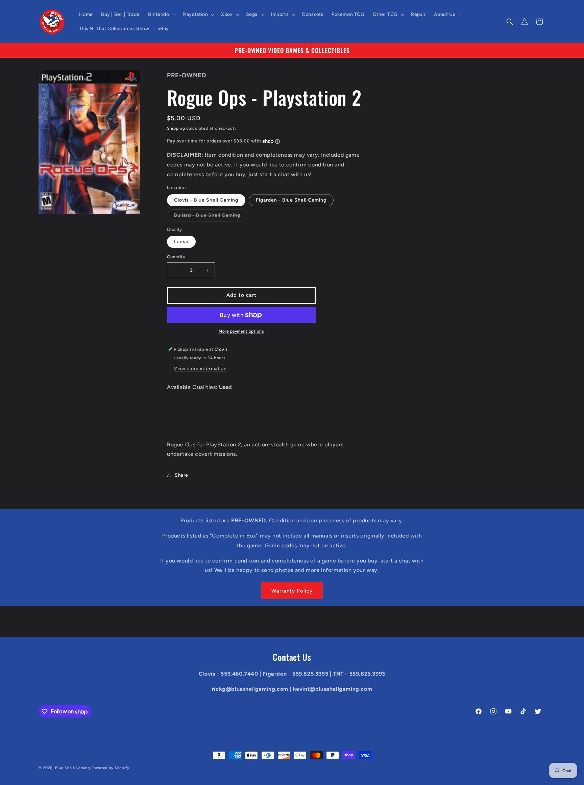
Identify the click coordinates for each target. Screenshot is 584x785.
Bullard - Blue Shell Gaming (210, 216)
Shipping (176, 128)
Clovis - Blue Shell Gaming (206, 200)
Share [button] (181, 475)
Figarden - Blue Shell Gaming (291, 200)
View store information (200, 368)
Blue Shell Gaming (72, 768)
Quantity (176, 256)
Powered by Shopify (110, 768)
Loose (181, 241)
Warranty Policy (292, 591)
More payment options (241, 331)
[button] (161, 14)
